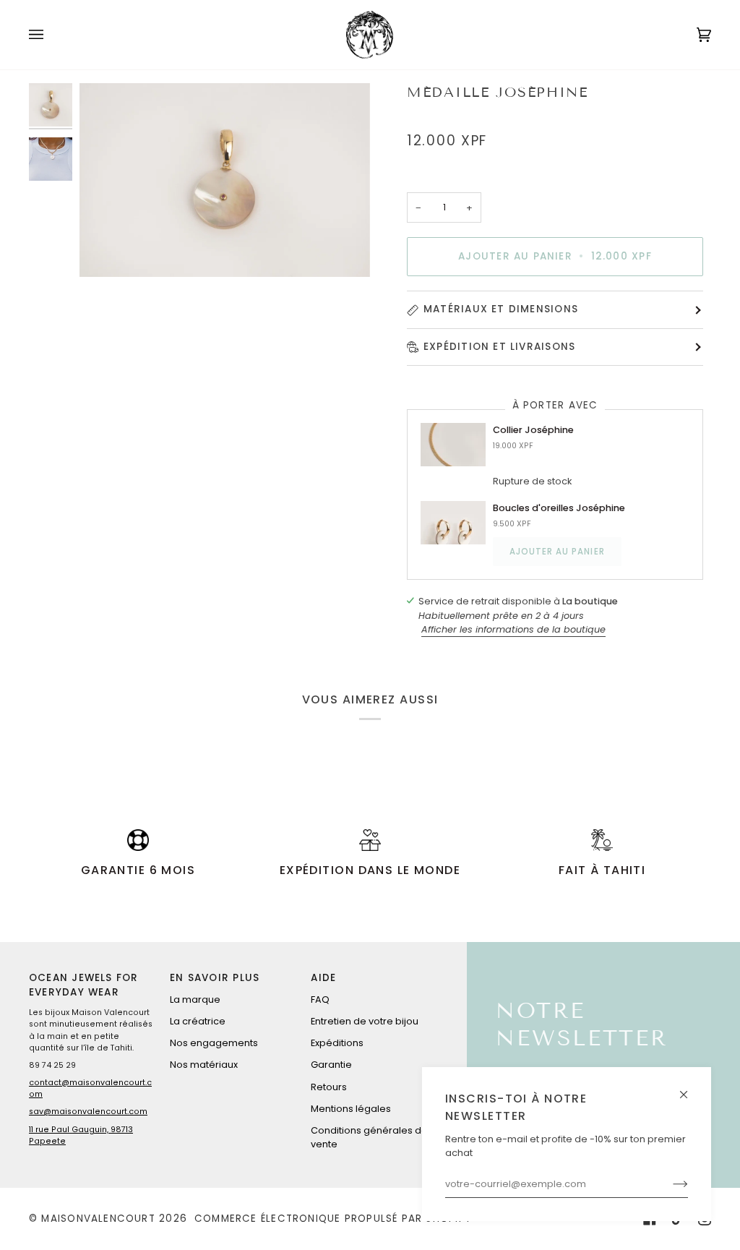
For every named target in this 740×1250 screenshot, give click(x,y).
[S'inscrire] (669, 1184)
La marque (195, 999)
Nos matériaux (204, 1064)
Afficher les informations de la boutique (513, 629)
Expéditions (337, 1043)
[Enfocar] (224, 180)
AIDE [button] (323, 978)
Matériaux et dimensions (500, 309)
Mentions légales (351, 1109)
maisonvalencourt (98, 1218)
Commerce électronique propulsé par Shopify (332, 1218)
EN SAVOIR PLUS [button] (214, 978)
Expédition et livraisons (499, 347)
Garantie (331, 1064)
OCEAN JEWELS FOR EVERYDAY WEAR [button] (83, 985)
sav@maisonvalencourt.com (88, 1111)
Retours (329, 1087)
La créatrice (197, 1021)
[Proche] (689, 1088)
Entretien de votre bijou (364, 1021)
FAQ (320, 999)
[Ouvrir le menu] (50, 34)
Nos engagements (214, 1043)
